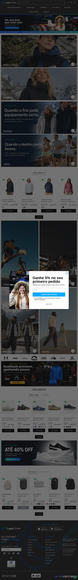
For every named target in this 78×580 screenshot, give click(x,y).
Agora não (49, 304)
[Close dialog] (66, 273)
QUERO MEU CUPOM (49, 294)
